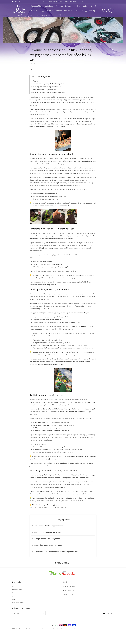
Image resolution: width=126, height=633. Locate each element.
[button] (49, 6)
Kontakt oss (15, 593)
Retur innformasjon (18, 602)
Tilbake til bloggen (64, 563)
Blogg (14, 599)
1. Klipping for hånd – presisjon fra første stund (47, 81)
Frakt (13, 596)
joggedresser (82, 326)
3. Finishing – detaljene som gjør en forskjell (46, 87)
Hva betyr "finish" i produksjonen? (46, 539)
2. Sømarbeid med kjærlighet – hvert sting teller (47, 84)
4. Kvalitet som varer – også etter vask (44, 90)
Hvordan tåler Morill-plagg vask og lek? (47, 545)
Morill (17, 628)
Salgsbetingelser (17, 589)
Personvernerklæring (50, 628)
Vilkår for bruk (60, 628)
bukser (73, 326)
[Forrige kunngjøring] (43, 2)
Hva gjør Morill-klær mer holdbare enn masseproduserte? (55, 552)
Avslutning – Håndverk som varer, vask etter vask (48, 93)
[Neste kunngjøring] (83, 2)
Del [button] (32, 70)
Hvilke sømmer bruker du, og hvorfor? (47, 532)
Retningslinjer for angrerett (36, 628)
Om (13, 586)
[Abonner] (43, 613)
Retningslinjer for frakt (71, 628)
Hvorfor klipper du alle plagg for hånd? (47, 526)
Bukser (32, 491)
